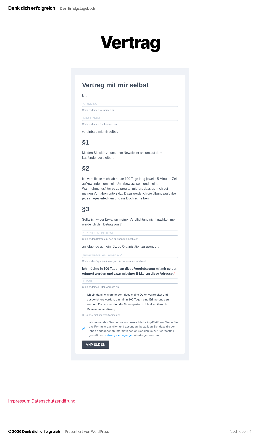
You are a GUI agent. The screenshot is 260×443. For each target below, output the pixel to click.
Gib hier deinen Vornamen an (98, 110)
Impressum (19, 401)
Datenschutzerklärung (53, 401)
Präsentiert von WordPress (87, 431)
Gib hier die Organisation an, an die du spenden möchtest (114, 261)
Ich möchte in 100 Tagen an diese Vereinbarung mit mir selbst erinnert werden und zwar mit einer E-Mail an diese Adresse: (129, 271)
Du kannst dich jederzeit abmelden (101, 315)
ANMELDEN (95, 344)
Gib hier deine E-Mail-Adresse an (100, 287)
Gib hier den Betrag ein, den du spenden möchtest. (110, 239)
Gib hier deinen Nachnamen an (99, 124)
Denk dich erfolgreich (31, 8)
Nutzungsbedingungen (118, 335)
